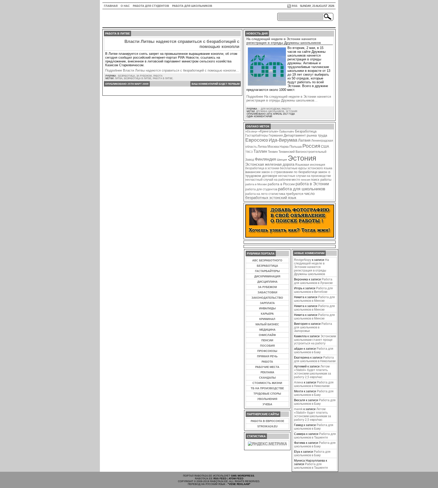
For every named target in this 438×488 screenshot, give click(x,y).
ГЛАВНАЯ (111, 5)
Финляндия (265, 159)
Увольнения (267, 398)
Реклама (267, 372)
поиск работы (321, 179)
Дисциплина (267, 281)
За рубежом (144, 76)
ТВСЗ (249, 151)
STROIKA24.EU (267, 426)
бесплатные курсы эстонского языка (306, 168)
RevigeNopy (302, 260)
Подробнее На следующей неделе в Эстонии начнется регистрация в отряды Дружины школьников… (288, 98)
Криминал (267, 319)
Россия (311, 146)
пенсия (305, 179)
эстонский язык (282, 198)
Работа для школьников (192, 5)
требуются (294, 194)
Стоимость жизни (267, 382)
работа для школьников (301, 188)
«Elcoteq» (251, 131)
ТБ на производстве (267, 388)
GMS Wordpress (242, 475)
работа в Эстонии (312, 183)
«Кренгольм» (268, 131)
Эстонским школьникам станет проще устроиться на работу (315, 339)
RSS (294, 5)
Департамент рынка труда (305, 135)
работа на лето (256, 193)
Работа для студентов (151, 5)
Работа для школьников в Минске (314, 298)
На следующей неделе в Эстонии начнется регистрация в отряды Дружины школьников (283, 41)
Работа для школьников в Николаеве (315, 359)
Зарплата (267, 303)
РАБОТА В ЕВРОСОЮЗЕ (267, 421)
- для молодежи (269, 109)
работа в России (281, 184)
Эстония (291, 111)
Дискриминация (267, 276)
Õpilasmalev (286, 131)
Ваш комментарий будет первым (216, 83)
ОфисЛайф (267, 334)
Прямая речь (267, 356)
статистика (276, 194)
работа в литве (163, 78)
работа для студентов (261, 189)
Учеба (267, 404)
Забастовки (267, 292)
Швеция (282, 159)
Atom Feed (236, 478)
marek (298, 409)
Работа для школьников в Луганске (313, 281)
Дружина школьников (270, 111)
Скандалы (267, 377)
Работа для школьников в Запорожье (313, 327)
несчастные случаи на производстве (304, 175)
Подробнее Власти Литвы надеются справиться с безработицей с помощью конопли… (172, 70)
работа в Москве (256, 184)
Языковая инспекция (310, 164)
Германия (276, 135)
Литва (118, 78)
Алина (298, 382)
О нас (125, 5)
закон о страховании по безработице (289, 172)
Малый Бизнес (267, 324)
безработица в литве (137, 78)
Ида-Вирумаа (283, 140)
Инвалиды (267, 308)
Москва (273, 146)
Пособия (267, 345)
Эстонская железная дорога (269, 164)
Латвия (304, 140)
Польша (295, 146)
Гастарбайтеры (256, 135)
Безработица (126, 76)
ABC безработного (267, 260)
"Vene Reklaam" (239, 484)
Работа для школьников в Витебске (313, 290)
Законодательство (267, 297)
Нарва (284, 146)
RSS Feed (219, 478)
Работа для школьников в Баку (313, 350)
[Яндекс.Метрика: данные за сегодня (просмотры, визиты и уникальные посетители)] (267, 444)
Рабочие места (267, 366)
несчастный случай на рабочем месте (272, 179)
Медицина (267, 329)
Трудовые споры (267, 393)
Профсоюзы (267, 350)
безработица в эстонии (262, 168)
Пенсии (267, 340)
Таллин (260, 151)
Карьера (267, 313)
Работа (157, 76)
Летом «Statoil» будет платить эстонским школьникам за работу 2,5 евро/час (312, 372)
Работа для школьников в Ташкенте (315, 435)
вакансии (253, 172)
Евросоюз (256, 140)
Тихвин (273, 151)
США (325, 146)
